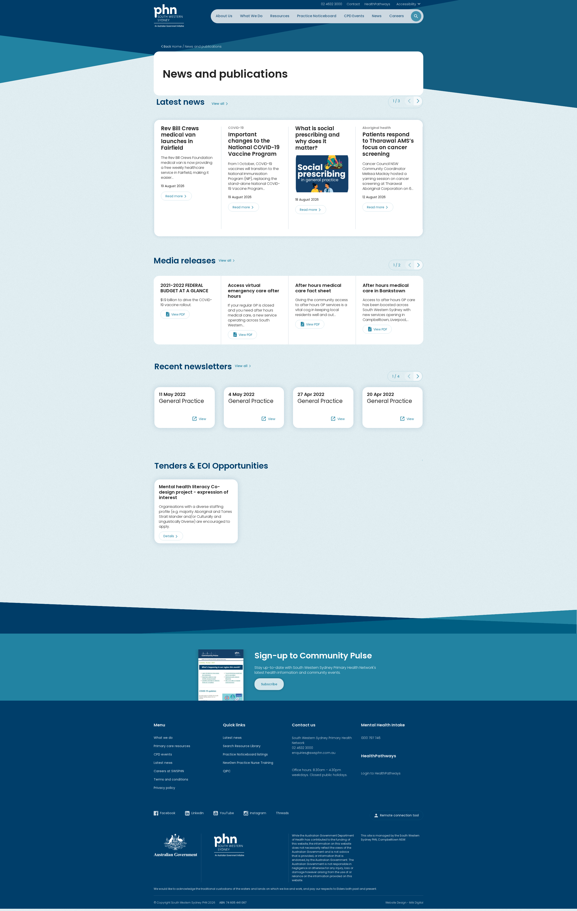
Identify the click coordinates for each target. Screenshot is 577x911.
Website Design (395, 902)
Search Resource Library (242, 746)
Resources (279, 16)
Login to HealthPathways (381, 773)
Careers (396, 16)
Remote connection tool (399, 815)
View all (218, 103)
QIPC (227, 771)
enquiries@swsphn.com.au (313, 753)
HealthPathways (377, 4)
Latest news (163, 762)
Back (167, 46)
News (377, 16)
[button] (418, 100)
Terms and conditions (171, 779)
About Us (224, 16)
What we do (163, 737)
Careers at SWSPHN (169, 771)
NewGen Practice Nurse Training (248, 762)
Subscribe (269, 684)
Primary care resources (172, 746)
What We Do (251, 16)
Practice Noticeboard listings (245, 754)
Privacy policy (164, 788)
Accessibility (406, 4)
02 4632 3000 (331, 4)
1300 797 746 (370, 738)
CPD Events (354, 16)
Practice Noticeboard (316, 16)
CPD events (163, 754)
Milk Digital (416, 902)
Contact (353, 4)
